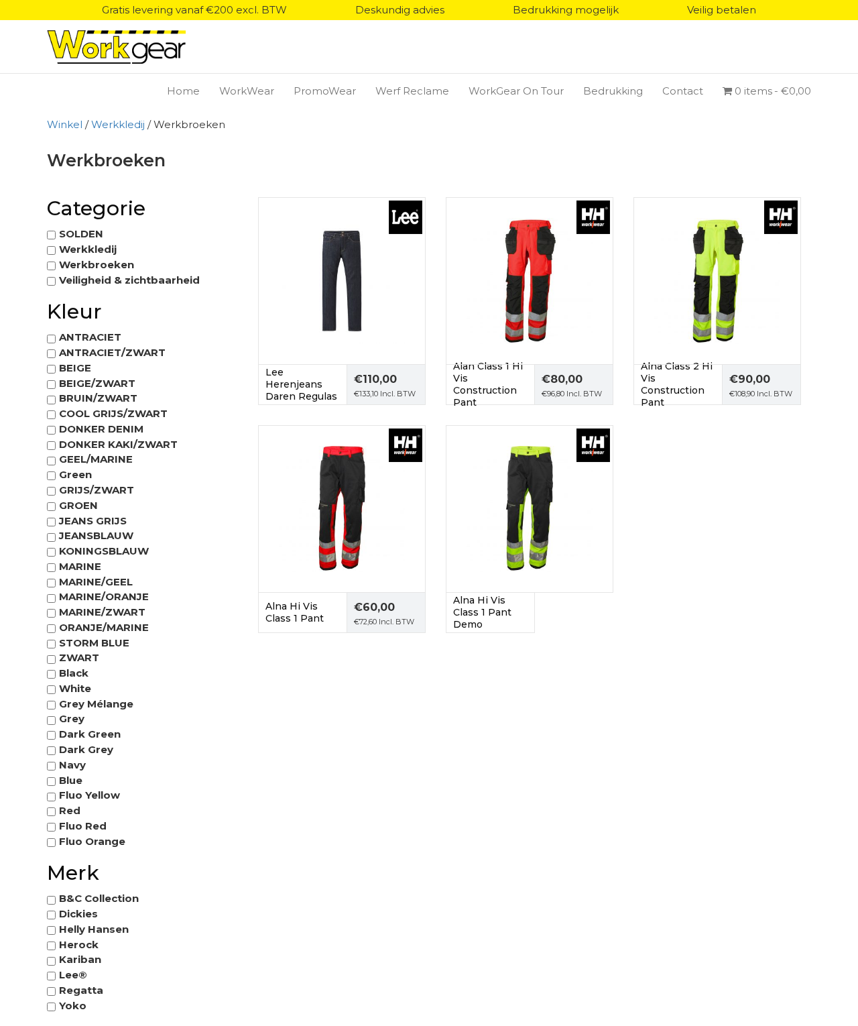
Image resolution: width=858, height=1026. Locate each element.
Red (69, 810)
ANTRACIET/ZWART (112, 352)
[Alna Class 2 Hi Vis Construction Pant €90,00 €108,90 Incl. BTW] (717, 280)
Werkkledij (118, 124)
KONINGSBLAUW (104, 551)
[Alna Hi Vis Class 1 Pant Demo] (529, 508)
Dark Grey (86, 749)
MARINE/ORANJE (104, 596)
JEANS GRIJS (93, 520)
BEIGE (75, 367)
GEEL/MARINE (96, 459)
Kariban (80, 959)
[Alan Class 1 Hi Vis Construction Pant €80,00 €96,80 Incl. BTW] (529, 280)
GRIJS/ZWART (96, 489)
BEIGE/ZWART (97, 383)
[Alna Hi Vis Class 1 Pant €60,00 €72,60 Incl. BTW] (342, 508)
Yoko (72, 1005)
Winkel (64, 124)
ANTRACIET (90, 337)
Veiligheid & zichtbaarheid (129, 280)
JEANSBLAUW (96, 535)
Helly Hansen (94, 929)
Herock (79, 944)
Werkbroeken (96, 264)
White (75, 688)
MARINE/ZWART (102, 612)
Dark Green (90, 734)
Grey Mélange (96, 703)
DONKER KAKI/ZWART (118, 444)
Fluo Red (83, 825)
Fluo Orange (92, 841)
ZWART (79, 657)
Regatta (81, 990)
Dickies (78, 913)
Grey (71, 718)
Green (75, 474)
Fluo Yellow (89, 795)
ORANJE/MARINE (104, 627)
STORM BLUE (94, 642)
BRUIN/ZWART (98, 398)
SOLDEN (81, 233)
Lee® (73, 974)
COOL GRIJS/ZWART (113, 413)
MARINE (80, 566)
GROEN (78, 505)
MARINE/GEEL (96, 581)
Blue (70, 780)
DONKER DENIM (101, 428)
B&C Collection (99, 898)
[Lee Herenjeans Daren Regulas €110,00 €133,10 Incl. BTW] (342, 280)
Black (73, 673)
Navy (72, 764)
